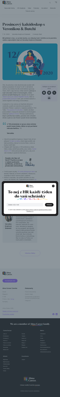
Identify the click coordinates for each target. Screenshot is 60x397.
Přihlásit (49, 205)
